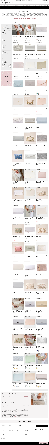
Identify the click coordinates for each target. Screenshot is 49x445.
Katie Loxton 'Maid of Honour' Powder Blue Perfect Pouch (17, 384)
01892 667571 (5, 0)
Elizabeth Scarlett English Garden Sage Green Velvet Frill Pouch (17, 347)
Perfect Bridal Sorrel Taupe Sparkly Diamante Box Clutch (40, 145)
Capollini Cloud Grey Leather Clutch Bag (17, 292)
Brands (37, 5)
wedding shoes (26, 396)
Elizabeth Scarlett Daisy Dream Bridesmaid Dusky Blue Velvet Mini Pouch (17, 164)
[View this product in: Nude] (40, 386)
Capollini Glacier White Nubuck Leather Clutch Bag (17, 329)
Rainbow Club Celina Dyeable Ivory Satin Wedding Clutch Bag (17, 145)
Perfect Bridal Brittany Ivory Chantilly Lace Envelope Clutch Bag (17, 200)
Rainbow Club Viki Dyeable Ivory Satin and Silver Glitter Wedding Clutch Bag (29, 128)
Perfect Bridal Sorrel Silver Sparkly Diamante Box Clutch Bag (40, 163)
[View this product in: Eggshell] (14, 386)
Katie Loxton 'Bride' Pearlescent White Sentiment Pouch (17, 109)
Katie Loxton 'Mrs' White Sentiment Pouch (28, 182)
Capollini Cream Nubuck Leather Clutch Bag (16, 274)
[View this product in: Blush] (36, 39)
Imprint (26, 434)
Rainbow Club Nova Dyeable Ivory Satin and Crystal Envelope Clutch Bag (29, 256)
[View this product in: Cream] (36, 240)
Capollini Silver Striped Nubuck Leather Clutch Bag (17, 366)
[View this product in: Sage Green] (29, 368)
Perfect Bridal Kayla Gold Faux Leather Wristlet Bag (40, 365)
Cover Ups (24, 5)
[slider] (2, 67)
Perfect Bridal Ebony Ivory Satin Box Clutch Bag (17, 182)
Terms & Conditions (3, 435)
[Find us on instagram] (44, 429)
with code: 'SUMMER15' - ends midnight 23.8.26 (8, 7)
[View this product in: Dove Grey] (25, 368)
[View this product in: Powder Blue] (16, 386)
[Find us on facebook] (42, 429)
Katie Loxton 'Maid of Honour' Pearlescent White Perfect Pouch (40, 256)
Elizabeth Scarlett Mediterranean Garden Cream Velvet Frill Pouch (40, 293)
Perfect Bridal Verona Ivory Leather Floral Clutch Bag (17, 127)
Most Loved (44, 5)
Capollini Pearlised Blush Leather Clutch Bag (28, 90)
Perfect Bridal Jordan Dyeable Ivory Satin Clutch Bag (17, 218)
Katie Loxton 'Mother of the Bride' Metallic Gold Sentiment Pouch (40, 73)
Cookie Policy (3, 438)
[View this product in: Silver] (37, 39)
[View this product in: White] (25, 75)
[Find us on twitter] (40, 429)
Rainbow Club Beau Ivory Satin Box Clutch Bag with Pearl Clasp (29, 54)
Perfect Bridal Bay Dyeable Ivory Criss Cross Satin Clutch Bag (40, 347)
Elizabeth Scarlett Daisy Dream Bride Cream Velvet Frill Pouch (29, 292)
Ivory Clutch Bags (21, 18)
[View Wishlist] (46, 2)
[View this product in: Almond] (36, 386)
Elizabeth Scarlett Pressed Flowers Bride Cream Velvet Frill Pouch (40, 200)
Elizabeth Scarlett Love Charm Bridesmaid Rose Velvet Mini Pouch (17, 256)
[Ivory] (3, 27)
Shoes (1, 5)
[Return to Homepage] (5, 3)
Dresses (27, 5)
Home (1, 9)
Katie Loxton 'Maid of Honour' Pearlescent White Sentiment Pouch (40, 218)
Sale (39, 5)
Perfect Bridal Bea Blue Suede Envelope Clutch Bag (17, 90)
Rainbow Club (15, 416)
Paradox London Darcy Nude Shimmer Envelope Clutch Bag (40, 274)
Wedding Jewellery (12, 5)
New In (41, 5)
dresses (8, 404)
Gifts (29, 5)
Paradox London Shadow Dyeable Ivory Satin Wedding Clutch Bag (29, 275)
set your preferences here (7, 443)
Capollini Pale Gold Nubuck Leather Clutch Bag (40, 311)
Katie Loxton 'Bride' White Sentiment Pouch (28, 72)
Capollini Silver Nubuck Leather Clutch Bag (40, 36)
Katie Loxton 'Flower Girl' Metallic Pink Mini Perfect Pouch (40, 182)
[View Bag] (47, 2)
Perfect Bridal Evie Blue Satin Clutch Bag (40, 127)
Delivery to (44, 0)
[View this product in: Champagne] (37, 386)
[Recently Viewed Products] (44, 2)
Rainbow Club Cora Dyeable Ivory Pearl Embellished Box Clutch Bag (17, 55)
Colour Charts (11, 430)
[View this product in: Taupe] (38, 350)
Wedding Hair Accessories (6, 5)
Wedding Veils (16, 5)
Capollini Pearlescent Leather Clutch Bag (29, 311)
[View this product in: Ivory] (25, 239)
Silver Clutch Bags (33, 18)
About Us (26, 427)
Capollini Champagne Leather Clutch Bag (40, 384)
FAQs (9, 427)
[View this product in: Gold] (14, 368)
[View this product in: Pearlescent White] (37, 221)
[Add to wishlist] (23, 36)
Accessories (20, 5)
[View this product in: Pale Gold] (16, 368)
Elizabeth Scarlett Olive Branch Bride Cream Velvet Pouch (29, 145)
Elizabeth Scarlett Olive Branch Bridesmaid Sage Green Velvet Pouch (29, 347)
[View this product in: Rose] (14, 240)
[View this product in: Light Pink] (36, 111)
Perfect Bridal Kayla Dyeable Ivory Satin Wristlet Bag (29, 236)
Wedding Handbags (10, 9)
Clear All (9, 30)
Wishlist (18, 431)
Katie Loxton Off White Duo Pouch (29, 200)
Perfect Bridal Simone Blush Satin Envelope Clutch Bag (40, 90)
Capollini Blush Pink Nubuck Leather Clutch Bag (17, 72)
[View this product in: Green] (37, 93)
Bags (7, 9)
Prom (31, 5)
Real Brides (18, 427)
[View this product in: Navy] (37, 350)
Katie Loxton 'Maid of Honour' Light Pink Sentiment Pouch (29, 329)
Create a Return (3, 430)
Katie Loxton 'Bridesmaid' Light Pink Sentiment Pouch (40, 108)
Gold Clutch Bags (15, 18)
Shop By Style (34, 5)
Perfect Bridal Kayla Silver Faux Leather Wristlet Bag (29, 218)
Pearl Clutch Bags (27, 18)
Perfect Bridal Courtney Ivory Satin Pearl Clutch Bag (17, 36)
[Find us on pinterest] (47, 429)
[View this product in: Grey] (39, 386)
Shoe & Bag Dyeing (11, 431)
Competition (18, 430)
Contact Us (2, 427)
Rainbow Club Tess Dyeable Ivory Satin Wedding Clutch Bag (29, 163)
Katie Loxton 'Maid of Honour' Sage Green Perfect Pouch (29, 366)
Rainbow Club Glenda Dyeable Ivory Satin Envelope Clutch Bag (17, 311)
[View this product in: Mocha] (38, 93)
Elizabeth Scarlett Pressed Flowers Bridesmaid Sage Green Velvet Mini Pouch (17, 237)
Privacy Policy (3, 437)
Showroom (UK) (27, 430)
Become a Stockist (27, 435)
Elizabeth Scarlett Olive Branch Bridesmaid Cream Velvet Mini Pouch (29, 109)
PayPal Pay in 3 (3, 434)
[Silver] (6, 27)
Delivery (2, 431)
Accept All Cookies (43, 443)
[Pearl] (5, 27)
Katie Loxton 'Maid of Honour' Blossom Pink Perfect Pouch (29, 384)
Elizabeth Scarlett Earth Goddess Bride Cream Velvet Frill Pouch (40, 237)
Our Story (26, 431)
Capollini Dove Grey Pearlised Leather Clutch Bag (40, 329)
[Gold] (2, 27)
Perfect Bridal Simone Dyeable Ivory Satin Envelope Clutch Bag (29, 36)
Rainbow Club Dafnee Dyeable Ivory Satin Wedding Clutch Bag (40, 54)
